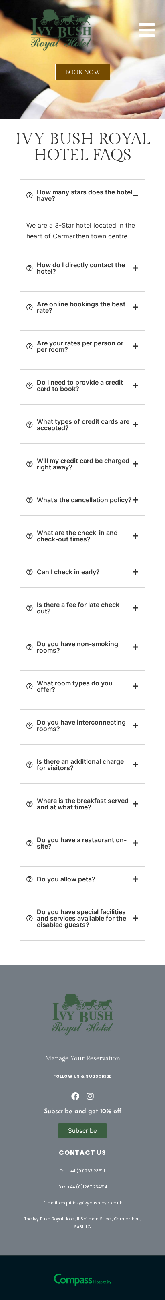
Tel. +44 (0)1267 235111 (82, 1171)
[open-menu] (147, 30)
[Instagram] (90, 1096)
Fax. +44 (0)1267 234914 (82, 1187)
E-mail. (82, 1203)
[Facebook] (75, 1096)
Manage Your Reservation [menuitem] (82, 1058)
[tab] (82, 195)
